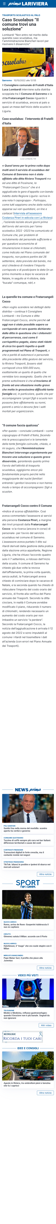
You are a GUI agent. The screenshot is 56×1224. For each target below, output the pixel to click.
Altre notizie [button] (45, 874)
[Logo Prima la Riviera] (28, 4)
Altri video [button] (46, 1025)
